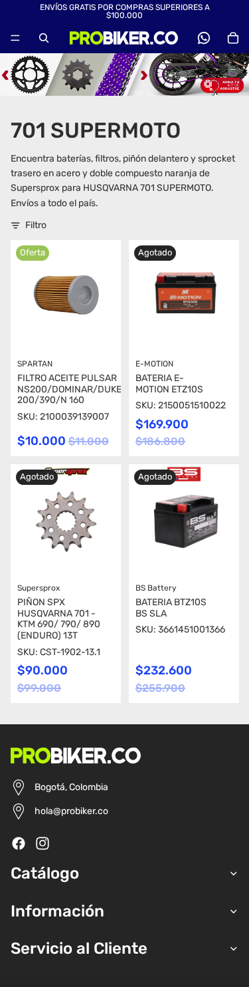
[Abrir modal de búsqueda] (43, 38)
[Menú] (15, 38)
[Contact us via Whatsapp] (203, 38)
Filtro (35, 225)
